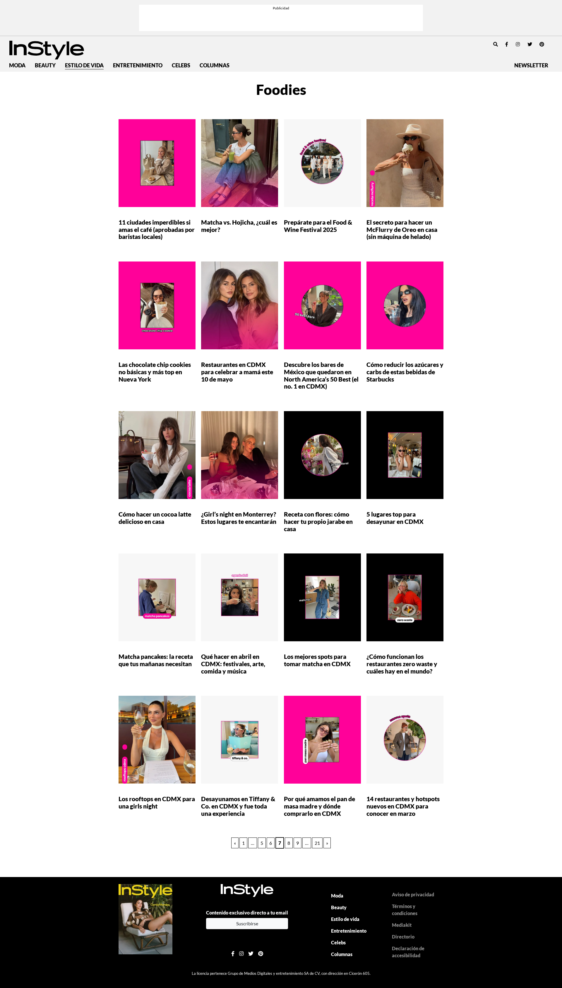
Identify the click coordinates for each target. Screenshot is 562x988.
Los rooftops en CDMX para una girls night (157, 802)
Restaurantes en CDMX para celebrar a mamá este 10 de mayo (237, 372)
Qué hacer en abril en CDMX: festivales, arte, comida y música (233, 664)
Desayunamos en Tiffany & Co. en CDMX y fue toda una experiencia (238, 806)
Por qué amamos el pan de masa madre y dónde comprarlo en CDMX (319, 806)
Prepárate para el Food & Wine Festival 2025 (318, 225)
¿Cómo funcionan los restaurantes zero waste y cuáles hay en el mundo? (401, 664)
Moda (17, 65)
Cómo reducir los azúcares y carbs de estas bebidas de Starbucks (404, 372)
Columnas (214, 65)
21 (317, 843)
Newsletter (531, 65)
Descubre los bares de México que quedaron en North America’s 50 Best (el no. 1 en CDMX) (321, 375)
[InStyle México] (46, 49)
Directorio (403, 936)
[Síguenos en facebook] (506, 44)
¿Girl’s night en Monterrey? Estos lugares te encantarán (238, 517)
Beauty (45, 65)
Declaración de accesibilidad (408, 952)
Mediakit (402, 925)
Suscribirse (247, 923)
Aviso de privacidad (413, 894)
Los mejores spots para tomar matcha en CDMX (318, 660)
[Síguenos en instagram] (518, 44)
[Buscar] (495, 44)
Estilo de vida (84, 65)
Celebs (181, 65)
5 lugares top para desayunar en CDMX (395, 517)
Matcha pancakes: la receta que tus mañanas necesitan (156, 660)
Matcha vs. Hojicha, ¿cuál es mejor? (239, 225)
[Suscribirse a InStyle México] (145, 918)
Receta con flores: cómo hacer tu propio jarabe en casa (318, 521)
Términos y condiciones (404, 909)
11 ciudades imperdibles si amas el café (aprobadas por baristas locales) (157, 229)
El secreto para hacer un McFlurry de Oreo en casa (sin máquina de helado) (401, 229)
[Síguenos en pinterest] (541, 44)
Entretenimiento (137, 65)
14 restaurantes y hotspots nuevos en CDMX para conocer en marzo (403, 806)
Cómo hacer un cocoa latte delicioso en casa (155, 517)
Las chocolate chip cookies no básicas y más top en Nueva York (155, 372)
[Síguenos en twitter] (529, 44)
